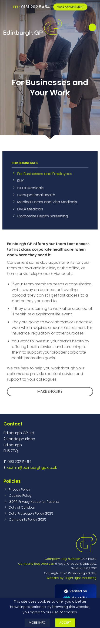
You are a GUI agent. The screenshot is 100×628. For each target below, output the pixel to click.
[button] (92, 27)
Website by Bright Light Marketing (72, 578)
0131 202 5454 (31, 7)
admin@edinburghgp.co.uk (32, 467)
